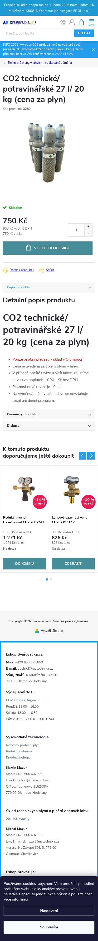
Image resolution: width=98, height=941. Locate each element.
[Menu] (91, 22)
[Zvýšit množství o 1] (88, 227)
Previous (82, 456)
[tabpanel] (24, 519)
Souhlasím (49, 927)
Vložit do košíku (51, 248)
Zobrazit (73, 563)
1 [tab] (47, 579)
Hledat (84, 33)
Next (91, 456)
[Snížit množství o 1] (88, 233)
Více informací (16, 899)
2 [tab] (51, 579)
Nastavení (49, 910)
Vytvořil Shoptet (52, 631)
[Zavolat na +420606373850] (63, 22)
